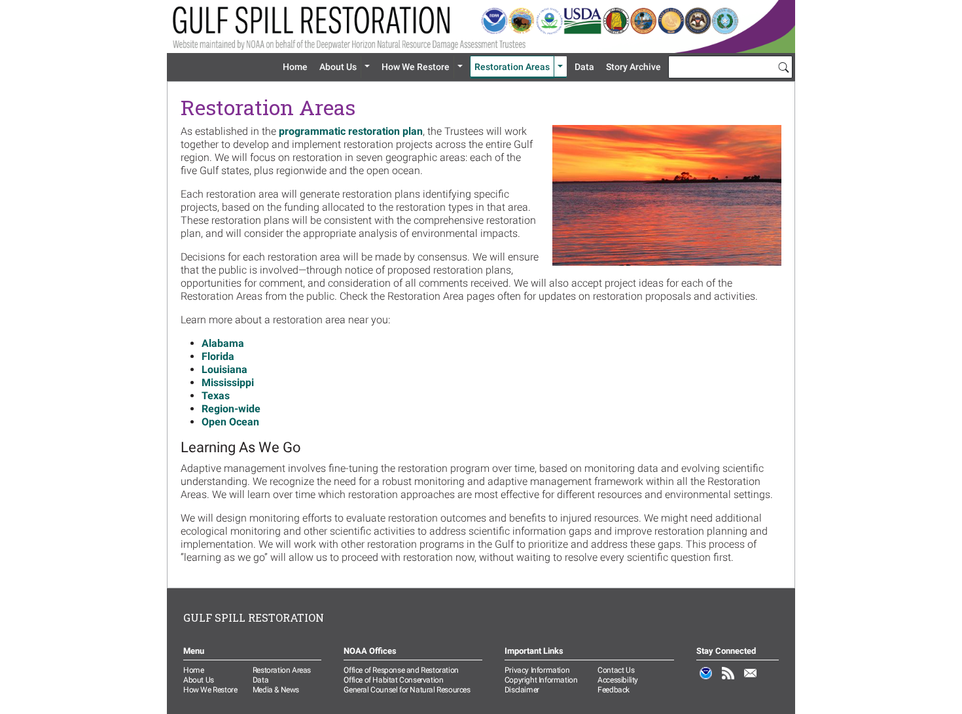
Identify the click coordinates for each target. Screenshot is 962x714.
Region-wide (231, 408)
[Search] (783, 67)
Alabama (223, 343)
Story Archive (633, 67)
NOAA (706, 680)
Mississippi (228, 382)
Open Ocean (230, 422)
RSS (728, 680)
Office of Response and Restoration (401, 670)
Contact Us (615, 670)
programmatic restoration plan (351, 131)
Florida (218, 356)
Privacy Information (537, 670)
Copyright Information (541, 680)
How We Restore (416, 67)
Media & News (276, 689)
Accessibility (617, 680)
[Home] (481, 26)
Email (750, 680)
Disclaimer (522, 689)
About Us (338, 67)
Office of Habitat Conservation (393, 680)
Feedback (613, 689)
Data (584, 67)
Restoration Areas (512, 67)
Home (295, 67)
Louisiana (224, 369)
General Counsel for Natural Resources (407, 689)
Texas (216, 395)
